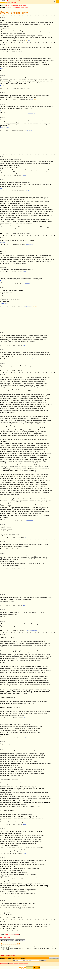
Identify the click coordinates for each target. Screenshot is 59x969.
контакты (11, 963)
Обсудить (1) (15, 283)
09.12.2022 (2, 75)
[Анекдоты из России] (3, 1)
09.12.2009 (2, 363)
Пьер (25, 717)
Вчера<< (2, 937)
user (24, 345)
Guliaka (24, 271)
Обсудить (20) (16, 88)
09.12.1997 (2, 857)
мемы (16, 5)
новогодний (2, 242)
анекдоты (7, 5)
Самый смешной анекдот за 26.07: (10, 943)
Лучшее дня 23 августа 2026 (13, 0)
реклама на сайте (4, 963)
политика (2, 280)
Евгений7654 (30, 130)
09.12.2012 (2, 287)
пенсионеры (3, 127)
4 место (17, 934)
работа (2, 68)
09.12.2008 (2, 374)
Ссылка (14, 51)
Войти (8, 2)
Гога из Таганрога (29, 244)
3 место (12, 934)
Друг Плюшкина (29, 520)
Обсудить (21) (15, 70)
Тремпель (27, 283)
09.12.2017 (2, 179)
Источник (27, 70)
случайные (14, 955)
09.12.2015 (2, 237)
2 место (7, 934)
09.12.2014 (2, 249)
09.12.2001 (2, 634)
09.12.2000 (2, 722)
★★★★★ (35, 306)
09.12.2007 (2, 524)
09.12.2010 (2, 349)
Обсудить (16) (16, 233)
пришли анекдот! (54, 958)
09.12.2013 (2, 276)
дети (1, 110)
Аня (24, 605)
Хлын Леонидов (31, 113)
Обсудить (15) (16, 244)
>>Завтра (7, 937)
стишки (24, 5)
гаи (1, 230)
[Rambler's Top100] (22, 967)
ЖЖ (25, 537)
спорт (1, 188)
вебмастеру (21, 963)
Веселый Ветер (32, 358)
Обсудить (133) (15, 99)
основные (8, 955)
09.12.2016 (2, 195)
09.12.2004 (2, 594)
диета (1, 367)
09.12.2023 (2, 56)
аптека (1, 627)
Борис (25, 853)
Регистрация (13, 2)
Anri (25, 737)
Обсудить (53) (16, 520)
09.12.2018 (2, 156)
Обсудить (14, 271)
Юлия (24, 824)
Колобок (2, 85)
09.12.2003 (2, 609)
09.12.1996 (2, 900)
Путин (7, 127)
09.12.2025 (2, 17)
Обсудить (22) (16, 40)
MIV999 (24, 175)
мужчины (6, 303)
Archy (24, 568)
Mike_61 (27, 190)
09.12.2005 (2, 553)
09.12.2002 (2, 621)
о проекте (16, 963)
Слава (25, 617)
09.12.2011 (2, 332)
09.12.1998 (2, 828)
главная (2, 958)
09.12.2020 (2, 104)
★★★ (32, 40)
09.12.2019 (2, 117)
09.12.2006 (2, 541)
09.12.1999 (2, 741)
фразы (20, 5)
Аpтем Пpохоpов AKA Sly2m (31, 630)
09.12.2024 (2, 44)
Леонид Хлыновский (27, 306)
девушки (2, 303)
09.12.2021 (2, 92)
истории (13, 5)
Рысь (29, 40)
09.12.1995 (2, 921)
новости (26, 963)
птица (31, 99)
